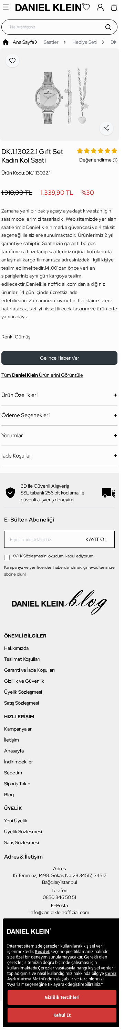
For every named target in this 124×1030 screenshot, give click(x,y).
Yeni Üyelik (15, 817)
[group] (59, 92)
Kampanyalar (18, 725)
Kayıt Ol (96, 535)
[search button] (108, 27)
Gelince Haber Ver (59, 354)
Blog (9, 791)
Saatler (51, 42)
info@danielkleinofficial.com (59, 908)
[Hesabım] (100, 7)
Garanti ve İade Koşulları (29, 666)
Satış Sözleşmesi (21, 699)
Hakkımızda (16, 644)
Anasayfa (14, 747)
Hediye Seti (84, 42)
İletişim (11, 736)
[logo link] (50, 7)
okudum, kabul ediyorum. (53, 552)
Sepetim (13, 769)
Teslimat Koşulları (22, 655)
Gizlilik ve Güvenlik (24, 677)
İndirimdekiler (18, 758)
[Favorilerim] (86, 7)
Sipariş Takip (17, 780)
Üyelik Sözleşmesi (23, 688)
